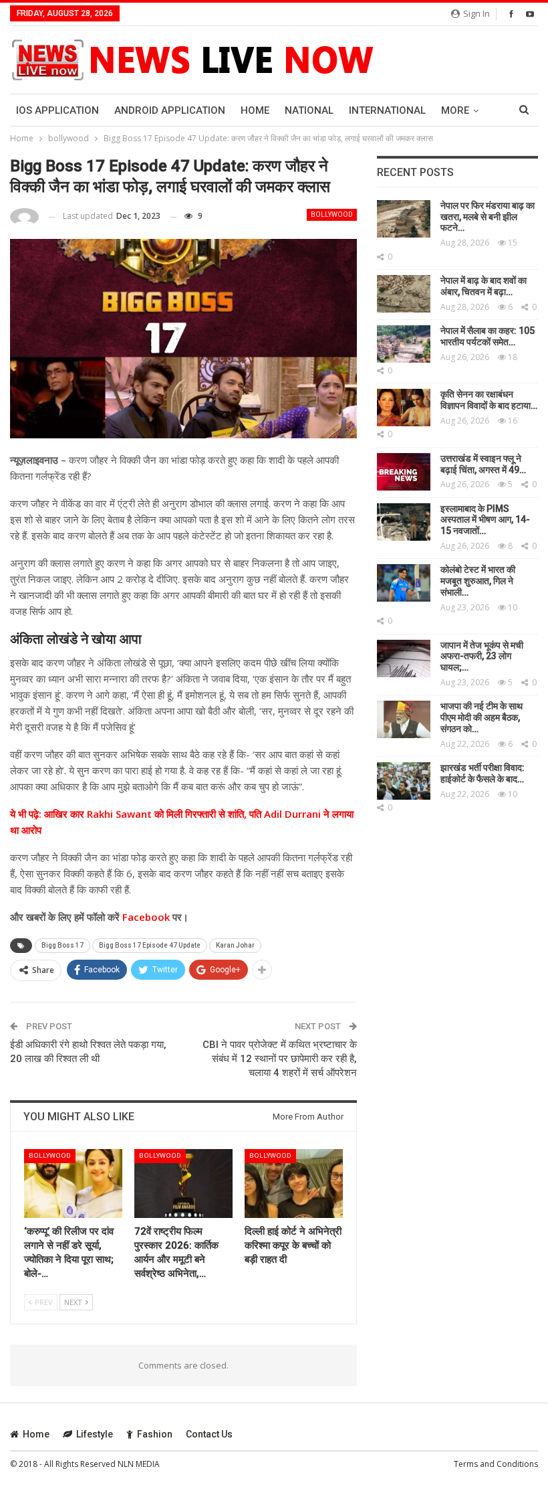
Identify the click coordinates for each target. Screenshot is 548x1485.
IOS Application (57, 110)
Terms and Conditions (496, 1464)
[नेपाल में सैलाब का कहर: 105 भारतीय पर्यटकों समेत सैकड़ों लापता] (403, 344)
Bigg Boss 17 (62, 945)
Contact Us (209, 1434)
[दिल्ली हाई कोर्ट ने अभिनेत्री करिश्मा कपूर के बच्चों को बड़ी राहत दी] (294, 1183)
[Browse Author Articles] (24, 216)
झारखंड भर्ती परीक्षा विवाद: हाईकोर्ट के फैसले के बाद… (482, 773)
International (387, 110)
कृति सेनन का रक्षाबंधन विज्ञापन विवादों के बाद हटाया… (488, 400)
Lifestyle (94, 1434)
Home (255, 110)
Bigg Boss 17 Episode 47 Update (149, 945)
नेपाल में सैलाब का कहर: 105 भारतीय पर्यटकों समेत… (487, 336)
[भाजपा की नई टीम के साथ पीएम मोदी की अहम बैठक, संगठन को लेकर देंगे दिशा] (403, 719)
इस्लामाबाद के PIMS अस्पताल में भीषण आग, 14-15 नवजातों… (485, 520)
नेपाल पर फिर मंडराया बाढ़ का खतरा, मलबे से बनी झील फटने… (487, 217)
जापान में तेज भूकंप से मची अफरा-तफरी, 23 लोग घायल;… (481, 656)
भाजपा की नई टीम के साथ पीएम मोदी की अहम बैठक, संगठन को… (481, 717)
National (309, 110)
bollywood (332, 214)
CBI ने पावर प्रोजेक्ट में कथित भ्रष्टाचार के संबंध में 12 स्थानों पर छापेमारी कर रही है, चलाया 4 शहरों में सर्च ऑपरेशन (279, 1059)
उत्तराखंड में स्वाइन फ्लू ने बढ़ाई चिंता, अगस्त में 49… (483, 464)
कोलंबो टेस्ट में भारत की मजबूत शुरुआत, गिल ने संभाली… (477, 581)
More (455, 110)
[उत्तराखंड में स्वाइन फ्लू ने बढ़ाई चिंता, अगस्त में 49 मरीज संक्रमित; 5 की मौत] (403, 472)
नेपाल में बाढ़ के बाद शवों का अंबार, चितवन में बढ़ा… (483, 286)
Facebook (145, 917)
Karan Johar (235, 945)
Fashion (154, 1434)
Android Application (169, 110)
